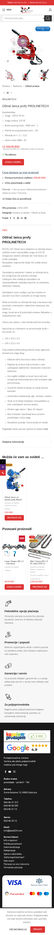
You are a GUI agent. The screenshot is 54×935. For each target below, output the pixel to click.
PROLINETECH (9, 99)
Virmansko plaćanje (13, 867)
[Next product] (11, 93)
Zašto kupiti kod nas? (14, 857)
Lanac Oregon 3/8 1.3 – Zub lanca (14, 562)
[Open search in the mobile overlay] (27, 18)
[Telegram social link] (25, 218)
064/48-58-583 (11, 805)
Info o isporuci (10, 840)
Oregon (8, 570)
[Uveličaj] (7, 61)
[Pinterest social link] (18, 218)
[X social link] (14, 218)
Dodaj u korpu (13, 162)
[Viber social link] (14, 771)
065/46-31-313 (20, 2)
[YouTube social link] (9, 771)
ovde (45, 429)
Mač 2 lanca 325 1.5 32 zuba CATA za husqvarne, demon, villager (39, 564)
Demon (7, 509)
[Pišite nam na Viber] (3, 467)
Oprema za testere (21, 213)
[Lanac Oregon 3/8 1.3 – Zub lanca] (14, 547)
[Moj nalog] (50, 10)
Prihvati (37, 929)
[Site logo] (27, 10)
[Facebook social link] (10, 218)
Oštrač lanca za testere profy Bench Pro (13, 499)
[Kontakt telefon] (3, 473)
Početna (6, 86)
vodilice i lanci (42, 575)
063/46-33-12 (41, 2)
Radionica (17, 86)
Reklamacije (9, 850)
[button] (14, 587)
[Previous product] (4, 93)
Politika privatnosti (13, 844)
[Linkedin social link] (22, 218)
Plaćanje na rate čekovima (16, 864)
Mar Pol (33, 575)
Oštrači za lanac (32, 86)
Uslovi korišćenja (12, 847)
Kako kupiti (9, 861)
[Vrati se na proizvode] (7, 93)
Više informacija (18, 930)
